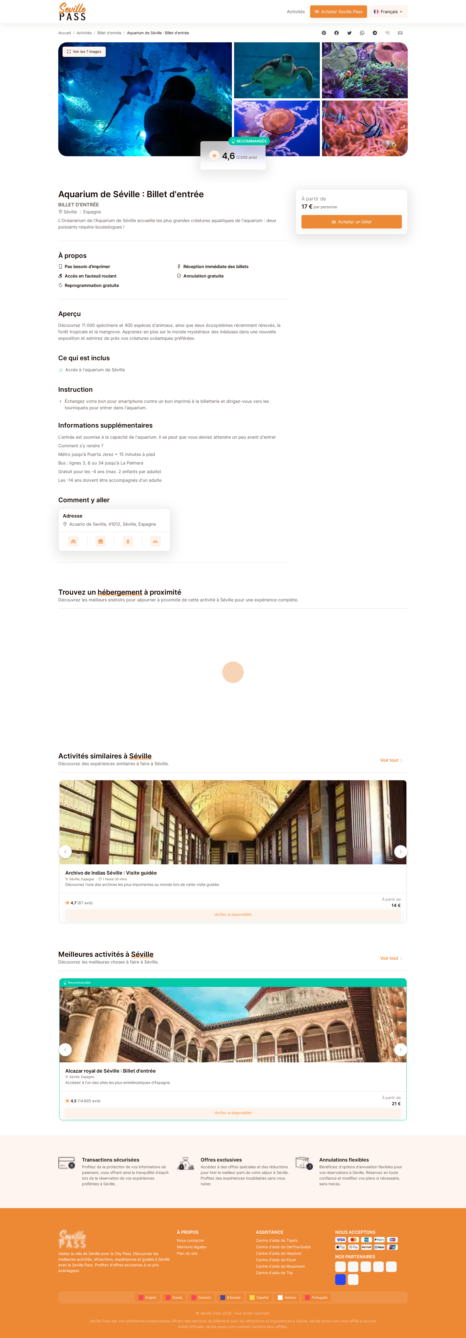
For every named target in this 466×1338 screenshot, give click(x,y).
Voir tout (389, 760)
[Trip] (340, 1279)
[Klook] (378, 1266)
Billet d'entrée (109, 32)
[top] (453, 1325)
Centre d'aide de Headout (278, 1253)
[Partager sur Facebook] (337, 32)
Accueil (64, 32)
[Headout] (366, 1266)
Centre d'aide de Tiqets (276, 1240)
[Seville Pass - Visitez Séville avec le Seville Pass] (72, 11)
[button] (145, 99)
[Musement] (391, 1266)
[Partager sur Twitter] (350, 32)
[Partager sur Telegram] (375, 32)
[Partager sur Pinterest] (325, 32)
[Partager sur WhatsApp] (363, 32)
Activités (296, 11)
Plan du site (187, 1253)
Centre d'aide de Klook (276, 1259)
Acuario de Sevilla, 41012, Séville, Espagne (112, 524)
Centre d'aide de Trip (274, 1272)
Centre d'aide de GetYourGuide (283, 1247)
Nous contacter (190, 1240)
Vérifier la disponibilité (233, 914)
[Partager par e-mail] (401, 32)
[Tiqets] (340, 1266)
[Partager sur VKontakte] (388, 32)
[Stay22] (353, 1279)
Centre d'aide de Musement (280, 1266)
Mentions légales (191, 1247)
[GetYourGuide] (353, 1266)
